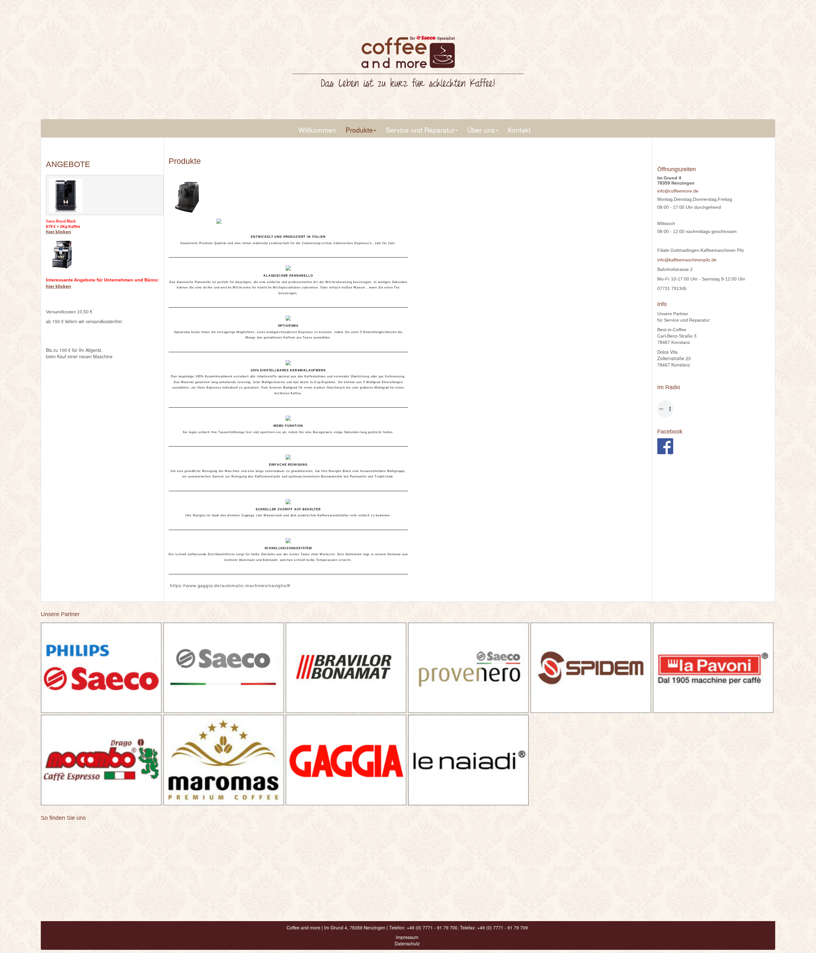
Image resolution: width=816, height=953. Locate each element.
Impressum (407, 937)
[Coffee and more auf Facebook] (665, 445)
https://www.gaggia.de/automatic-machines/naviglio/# (230, 585)
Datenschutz (407, 943)
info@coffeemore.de (677, 190)
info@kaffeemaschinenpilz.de (687, 259)
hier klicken (58, 231)
